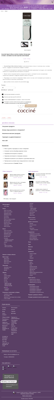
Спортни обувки (7, 275)
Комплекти (31, 251)
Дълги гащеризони (33, 238)
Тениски (31, 206)
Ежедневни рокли (7, 213)
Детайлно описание (8, 123)
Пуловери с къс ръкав (9, 239)
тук (28, 81)
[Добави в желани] (51, 94)
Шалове (5, 270)
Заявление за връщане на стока (5, 344)
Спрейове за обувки (8, 294)
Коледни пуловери (8, 240)
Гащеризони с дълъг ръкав (35, 235)
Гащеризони (31, 232)
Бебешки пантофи (8, 285)
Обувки (6, 11)
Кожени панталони (34, 229)
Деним (31, 262)
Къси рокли (6, 216)
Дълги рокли (6, 217)
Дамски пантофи (8, 283)
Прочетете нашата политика (27, 393)
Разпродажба (31, 284)
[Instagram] (7, 360)
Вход (3, 311)
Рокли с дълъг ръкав (8, 211)
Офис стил (32, 270)
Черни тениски (33, 208)
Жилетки (30, 246)
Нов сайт (5, 140)
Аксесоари (5, 265)
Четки (31, 256)
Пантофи (6, 281)
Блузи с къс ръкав (7, 230)
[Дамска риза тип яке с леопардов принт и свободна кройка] (6, 185)
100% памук (6, 206)
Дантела (31, 263)
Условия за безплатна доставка (5, 338)
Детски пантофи (8, 284)
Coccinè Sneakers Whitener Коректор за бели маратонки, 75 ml (43, 174)
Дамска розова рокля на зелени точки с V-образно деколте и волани (17, 191)
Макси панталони (7, 261)
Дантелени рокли (7, 220)
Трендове (30, 260)
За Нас (4, 309)
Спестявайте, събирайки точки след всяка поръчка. (14, 323)
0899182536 (11, 356)
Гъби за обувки (7, 298)
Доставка (13, 313)
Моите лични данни (27, 395)
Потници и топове (33, 210)
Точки (31, 265)
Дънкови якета (33, 219)
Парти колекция (33, 273)
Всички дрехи (6, 204)
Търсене (13, 311)
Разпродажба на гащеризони (36, 289)
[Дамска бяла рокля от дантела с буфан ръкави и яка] (31, 192)
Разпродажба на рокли (34, 286)
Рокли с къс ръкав (7, 210)
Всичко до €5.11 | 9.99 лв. (35, 279)
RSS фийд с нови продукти (10, 198)
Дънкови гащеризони (34, 239)
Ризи (5, 244)
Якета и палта (31, 217)
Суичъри (31, 203)
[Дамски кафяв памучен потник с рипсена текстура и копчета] (6, 177)
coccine (3, 117)
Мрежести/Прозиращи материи (36, 272)
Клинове (31, 223)
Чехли (5, 274)
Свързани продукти (8, 126)
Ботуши (5, 280)
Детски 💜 (6, 287)
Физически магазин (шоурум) (11, 133)
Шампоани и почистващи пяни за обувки (12, 297)
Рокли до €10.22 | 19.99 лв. (35, 280)
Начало (2, 11)
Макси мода (6, 256)
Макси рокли (6, 258)
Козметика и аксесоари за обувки (11, 292)
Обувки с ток (6, 277)
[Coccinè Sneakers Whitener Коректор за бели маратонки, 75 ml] (31, 176)
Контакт (13, 309)
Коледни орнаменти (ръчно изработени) (38, 297)
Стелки (31, 255)
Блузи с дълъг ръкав (8, 232)
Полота (5, 242)
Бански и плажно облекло (9, 254)
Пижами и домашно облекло (35, 294)
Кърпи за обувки (33, 253)
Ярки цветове (32, 269)
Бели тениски (33, 209)
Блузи (4, 228)
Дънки (31, 226)
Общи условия (5, 317)
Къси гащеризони (33, 236)
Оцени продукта (27, 50)
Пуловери (6, 238)
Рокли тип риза (7, 226)
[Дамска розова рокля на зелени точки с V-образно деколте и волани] (6, 192)
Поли (29, 242)
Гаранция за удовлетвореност (11, 137)
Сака (29, 244)
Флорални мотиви (33, 266)
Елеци (29, 249)
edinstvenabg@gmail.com (13, 354)
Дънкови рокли (7, 222)
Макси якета (6, 263)
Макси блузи (32, 215)
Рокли (4, 208)
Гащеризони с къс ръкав (35, 233)
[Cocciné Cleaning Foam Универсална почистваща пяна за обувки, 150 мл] (31, 184)
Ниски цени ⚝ (31, 277)
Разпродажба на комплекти (35, 290)
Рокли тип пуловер (8, 223)
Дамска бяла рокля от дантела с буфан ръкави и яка (43, 190)
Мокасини (6, 278)
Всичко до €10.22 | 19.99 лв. (35, 282)
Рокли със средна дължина (9, 219)
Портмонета (6, 268)
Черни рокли (6, 224)
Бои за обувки (7, 295)
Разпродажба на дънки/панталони (37, 292)
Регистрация (14, 307)
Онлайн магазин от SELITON (27, 398)
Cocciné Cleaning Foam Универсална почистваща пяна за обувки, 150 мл (43, 182)
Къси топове (32, 212)
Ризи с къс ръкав (8, 245)
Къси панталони (33, 224)
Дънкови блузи (7, 236)
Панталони (32, 228)
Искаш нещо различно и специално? (13, 130)
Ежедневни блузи (7, 233)
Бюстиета (32, 213)
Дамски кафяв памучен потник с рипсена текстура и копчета (17, 175)
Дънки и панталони (33, 221)
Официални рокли (7, 214)
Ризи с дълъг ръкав (9, 246)
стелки (9, 117)
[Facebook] (4, 360)
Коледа (31, 275)
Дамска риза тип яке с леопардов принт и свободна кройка (18, 183)
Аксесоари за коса (7, 267)
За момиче (7, 288)
